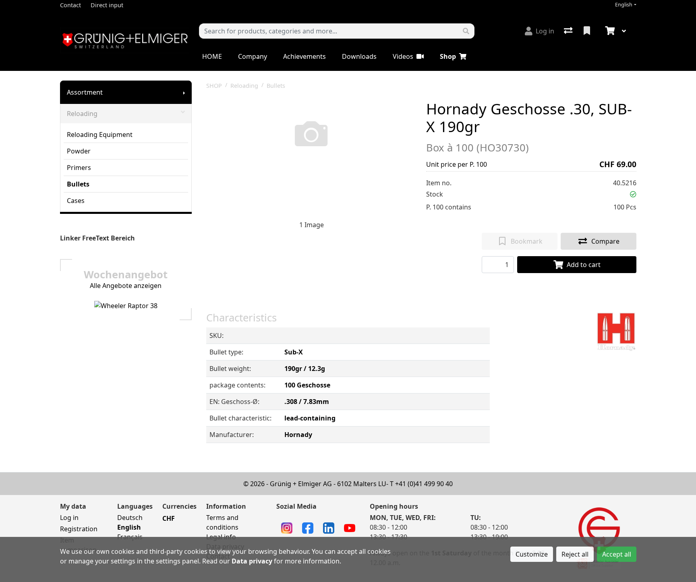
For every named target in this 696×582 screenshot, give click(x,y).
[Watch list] (588, 31)
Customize (532, 554)
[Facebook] (307, 527)
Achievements (304, 56)
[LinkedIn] (328, 527)
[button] (633, 194)
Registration (78, 528)
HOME (212, 56)
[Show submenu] (184, 92)
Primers (79, 167)
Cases (76, 200)
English (623, 4)
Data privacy (252, 561)
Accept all (616, 554)
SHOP (214, 85)
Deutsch (130, 517)
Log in (69, 517)
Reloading (82, 113)
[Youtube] (349, 527)
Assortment (85, 92)
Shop (448, 56)
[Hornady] (616, 331)
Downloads (359, 56)
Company (252, 56)
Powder (79, 151)
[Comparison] (569, 31)
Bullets (78, 184)
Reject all (574, 554)
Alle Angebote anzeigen (126, 285)
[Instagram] (286, 527)
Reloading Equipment (100, 134)
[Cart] (609, 31)
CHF (168, 518)
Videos (403, 56)
